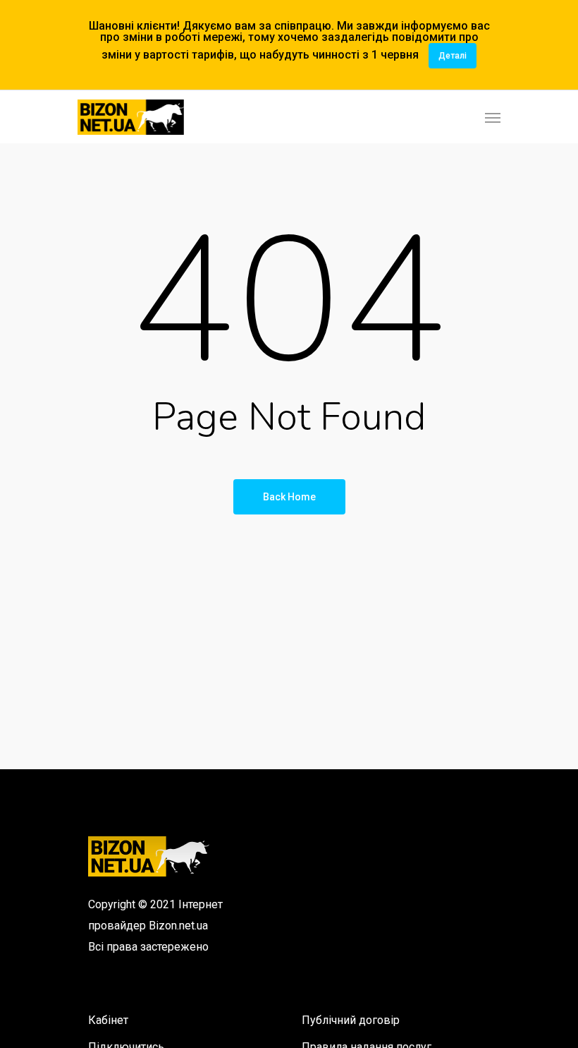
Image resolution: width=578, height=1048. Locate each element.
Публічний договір (351, 1020)
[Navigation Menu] (492, 117)
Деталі (452, 56)
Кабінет (108, 1020)
